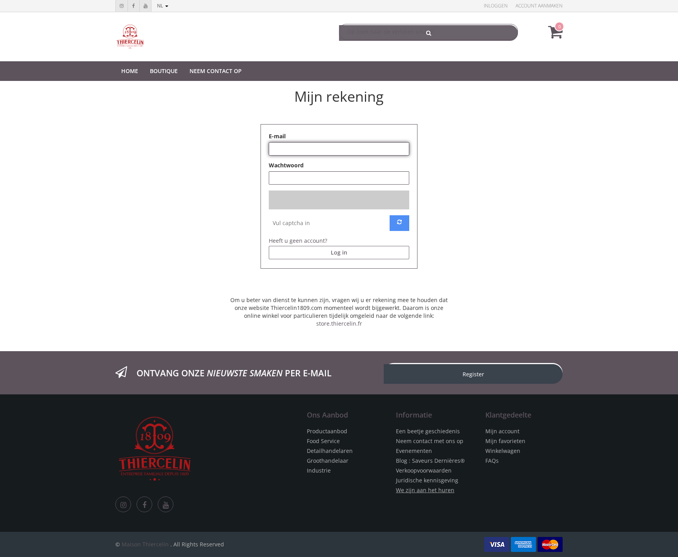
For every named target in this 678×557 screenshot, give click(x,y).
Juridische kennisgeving (427, 480)
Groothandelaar (327, 460)
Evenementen (414, 450)
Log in (339, 252)
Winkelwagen (502, 450)
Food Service (323, 441)
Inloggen (496, 5)
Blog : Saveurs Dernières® (430, 460)
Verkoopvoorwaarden (424, 470)
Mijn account (502, 431)
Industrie (319, 470)
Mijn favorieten (505, 441)
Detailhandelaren (330, 450)
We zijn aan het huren (425, 490)
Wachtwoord (286, 165)
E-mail (277, 136)
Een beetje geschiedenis (428, 431)
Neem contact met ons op (429, 441)
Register (473, 374)
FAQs (492, 460)
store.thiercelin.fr (339, 323)
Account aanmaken (539, 5)
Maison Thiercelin (145, 544)
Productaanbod (327, 431)
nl (160, 5)
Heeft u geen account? (298, 240)
